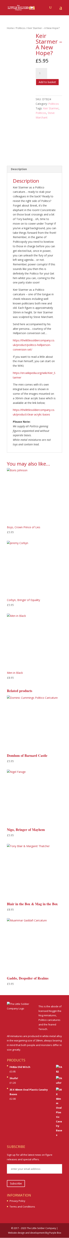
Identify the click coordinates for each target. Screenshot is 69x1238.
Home (10, 28)
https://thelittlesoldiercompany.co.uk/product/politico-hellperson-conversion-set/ (34, 345)
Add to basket (47, 82)
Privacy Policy (17, 1201)
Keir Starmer (51, 108)
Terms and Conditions (22, 1206)
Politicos (20, 28)
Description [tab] (19, 169)
